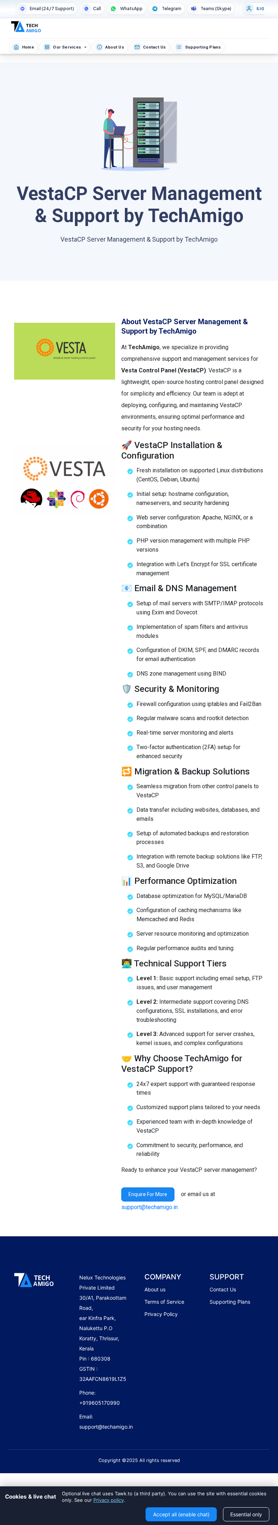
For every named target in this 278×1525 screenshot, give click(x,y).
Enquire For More (148, 1194)
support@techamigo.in (149, 1207)
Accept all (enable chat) (181, 1514)
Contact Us (223, 1289)
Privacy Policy (161, 1314)
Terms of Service (164, 1302)
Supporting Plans (230, 1302)
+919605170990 (99, 1403)
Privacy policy (108, 1500)
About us (154, 1289)
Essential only (246, 1514)
